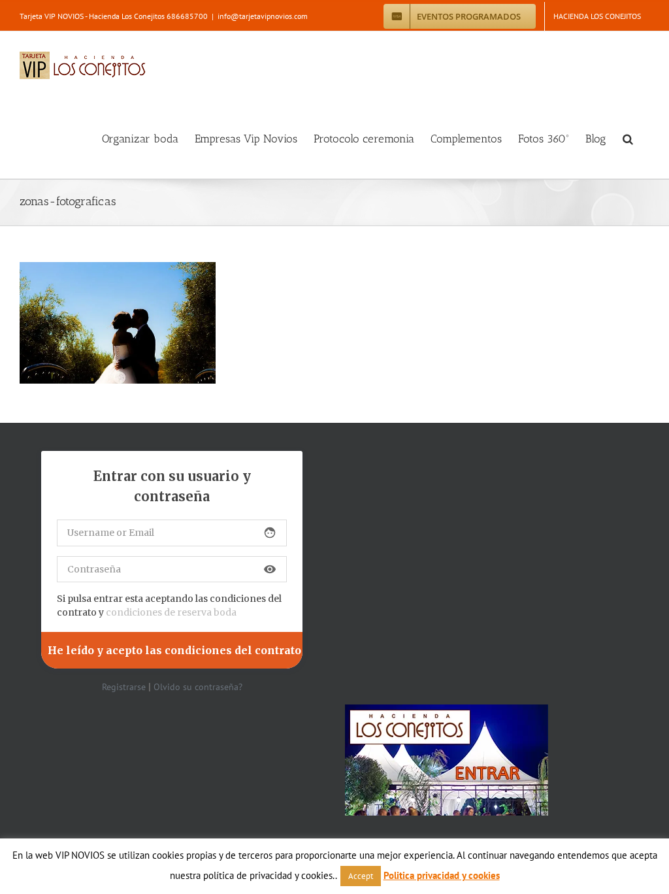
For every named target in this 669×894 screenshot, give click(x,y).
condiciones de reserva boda (171, 612)
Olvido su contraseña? (198, 687)
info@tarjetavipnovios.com (263, 16)
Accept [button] (360, 876)
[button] (628, 138)
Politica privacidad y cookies (441, 875)
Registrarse (124, 687)
